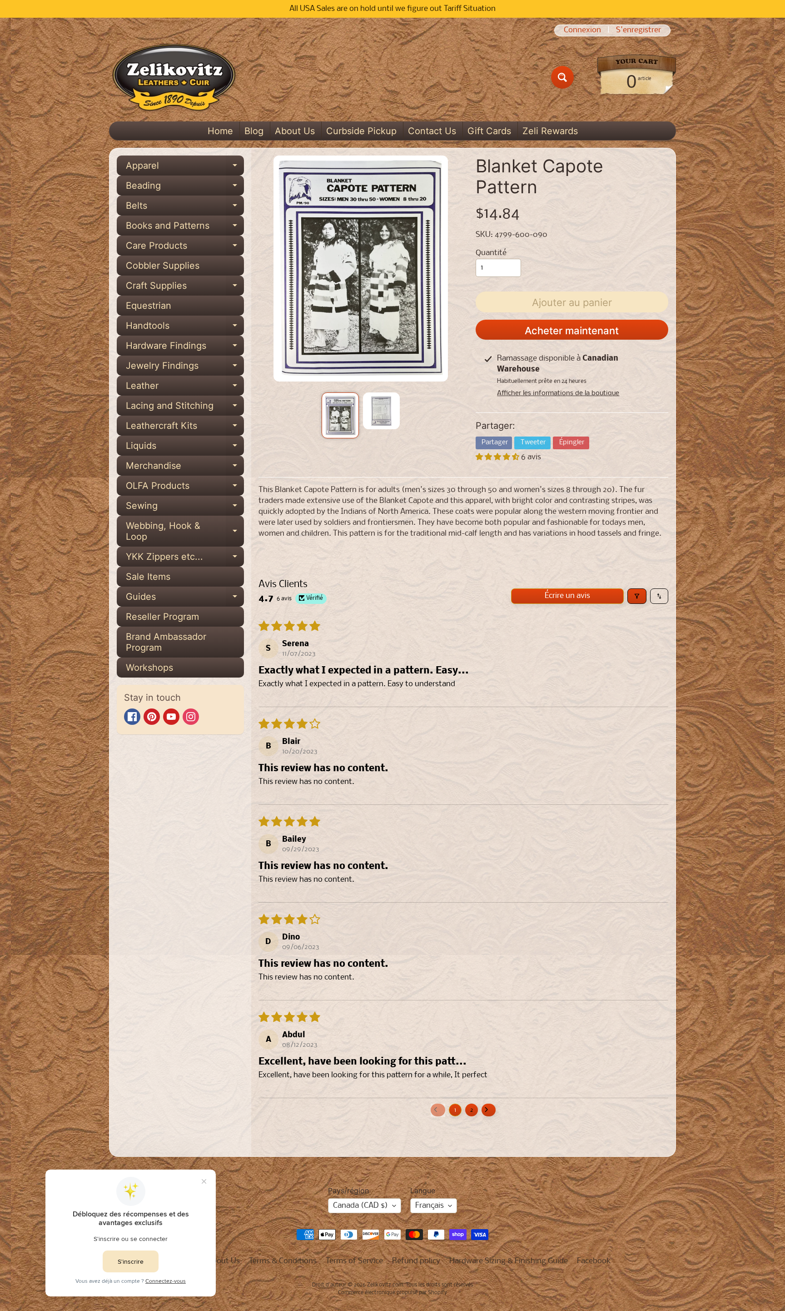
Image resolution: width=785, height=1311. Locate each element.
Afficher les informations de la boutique (558, 393)
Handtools (185, 328)
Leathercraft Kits (185, 428)
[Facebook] (132, 716)
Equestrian (148, 305)
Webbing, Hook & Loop (185, 531)
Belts (185, 208)
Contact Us (432, 131)
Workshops (149, 667)
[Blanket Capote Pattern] (340, 415)
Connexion (582, 30)
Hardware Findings (185, 348)
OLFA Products (185, 488)
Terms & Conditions (283, 1261)
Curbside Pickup (361, 131)
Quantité (491, 253)
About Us (295, 131)
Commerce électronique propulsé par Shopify (392, 1293)
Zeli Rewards (550, 131)
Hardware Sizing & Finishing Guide (508, 1261)
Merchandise (185, 468)
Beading (185, 188)
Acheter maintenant (572, 331)
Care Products (185, 248)
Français (429, 1205)
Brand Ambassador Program (166, 642)
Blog (253, 131)
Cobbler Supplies (162, 265)
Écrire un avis (567, 596)
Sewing (185, 508)
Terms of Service (354, 1261)
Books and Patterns (185, 228)
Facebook (594, 1261)
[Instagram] (191, 716)
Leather (185, 388)
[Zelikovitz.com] (173, 77)
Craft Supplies (185, 288)
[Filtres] (636, 596)
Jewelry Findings (185, 368)
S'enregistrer (638, 30)
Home (220, 131)
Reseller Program (162, 616)
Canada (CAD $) (360, 1205)
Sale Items (148, 576)
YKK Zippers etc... (185, 559)
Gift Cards (489, 131)
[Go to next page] (489, 1110)
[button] (498, 457)
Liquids (185, 448)
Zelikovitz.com (385, 1285)
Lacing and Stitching (185, 408)
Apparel (185, 168)
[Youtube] (171, 716)
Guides (185, 599)
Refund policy (416, 1261)
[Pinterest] (152, 716)
